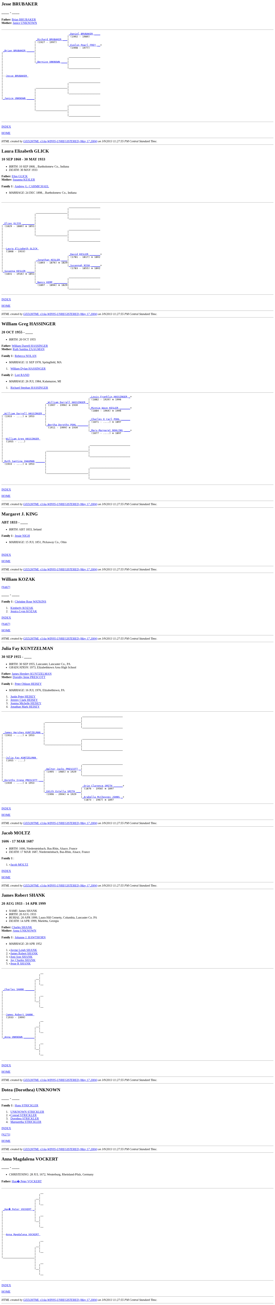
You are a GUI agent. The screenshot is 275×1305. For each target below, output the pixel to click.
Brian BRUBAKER (24, 19)
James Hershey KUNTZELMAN (32, 673)
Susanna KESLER (24, 179)
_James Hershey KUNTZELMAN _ (23, 732)
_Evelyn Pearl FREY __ (84, 45)
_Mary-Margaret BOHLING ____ (110, 430)
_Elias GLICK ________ (18, 223)
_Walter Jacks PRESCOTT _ (63, 768)
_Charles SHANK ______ (18, 989)
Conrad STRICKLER (23, 1115)
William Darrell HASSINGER (30, 345)
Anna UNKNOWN (24, 930)
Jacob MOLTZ (19, 864)
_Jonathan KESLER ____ (51, 259)
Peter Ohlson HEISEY (28, 683)
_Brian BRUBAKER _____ (18, 50)
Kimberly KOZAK (21, 607)
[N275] (5, 1134)
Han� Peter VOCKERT (27, 1181)
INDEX (6, 126)
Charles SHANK (22, 927)
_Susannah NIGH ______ (84, 265)
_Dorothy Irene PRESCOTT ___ (23, 780)
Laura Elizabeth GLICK (22, 248)
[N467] (5, 587)
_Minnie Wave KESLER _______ (110, 407)
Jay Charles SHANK (23, 960)
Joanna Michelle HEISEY (25, 703)
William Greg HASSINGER (23, 438)
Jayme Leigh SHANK (23, 950)
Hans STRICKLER (26, 1105)
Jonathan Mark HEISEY (25, 706)
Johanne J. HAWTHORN (30, 937)
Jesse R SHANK (20, 963)
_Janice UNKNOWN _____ (18, 98)
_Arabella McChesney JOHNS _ (102, 797)
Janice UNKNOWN (25, 22)
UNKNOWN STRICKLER (27, 1111)
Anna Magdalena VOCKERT (23, 1234)
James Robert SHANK (24, 953)
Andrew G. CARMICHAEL (32, 186)
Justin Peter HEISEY (23, 696)
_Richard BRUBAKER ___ (51, 39)
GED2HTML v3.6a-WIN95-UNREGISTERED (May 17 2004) (60, 141)
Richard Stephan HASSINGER (29, 387)
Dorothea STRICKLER (24, 1118)
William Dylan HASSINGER (28, 368)
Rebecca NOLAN (25, 355)
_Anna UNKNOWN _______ (18, 1037)
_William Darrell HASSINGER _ (67, 402)
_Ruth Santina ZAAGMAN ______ (24, 461)
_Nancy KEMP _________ (51, 282)
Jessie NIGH (22, 535)
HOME (5, 133)
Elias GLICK (20, 176)
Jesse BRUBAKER (17, 75)
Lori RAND (22, 375)
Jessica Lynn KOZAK (23, 611)
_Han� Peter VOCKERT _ (18, 1209)
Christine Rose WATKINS (30, 601)
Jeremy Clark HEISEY (24, 699)
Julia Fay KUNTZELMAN (21, 757)
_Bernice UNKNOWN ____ (51, 61)
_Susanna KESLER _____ (18, 271)
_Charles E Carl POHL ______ (110, 419)
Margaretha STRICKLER (25, 1121)
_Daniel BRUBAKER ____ (84, 33)
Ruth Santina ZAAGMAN (29, 349)
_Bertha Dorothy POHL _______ (67, 424)
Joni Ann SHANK (21, 956)
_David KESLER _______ (84, 254)
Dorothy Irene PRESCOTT (29, 677)
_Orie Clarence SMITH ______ (102, 785)
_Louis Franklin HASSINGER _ (110, 396)
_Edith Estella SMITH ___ (63, 791)
